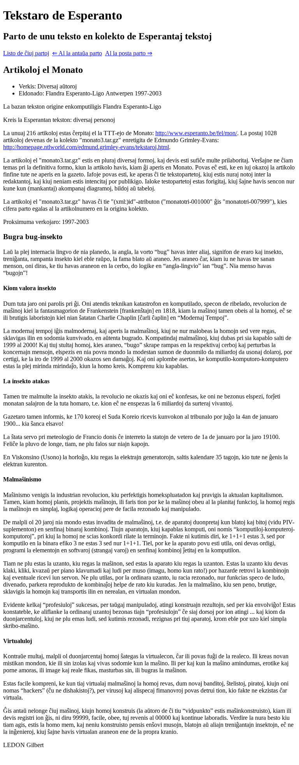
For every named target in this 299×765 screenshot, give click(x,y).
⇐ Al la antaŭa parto (77, 53)
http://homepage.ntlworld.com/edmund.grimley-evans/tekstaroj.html (86, 147)
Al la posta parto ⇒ (128, 53)
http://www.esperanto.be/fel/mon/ (196, 133)
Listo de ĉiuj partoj (26, 53)
